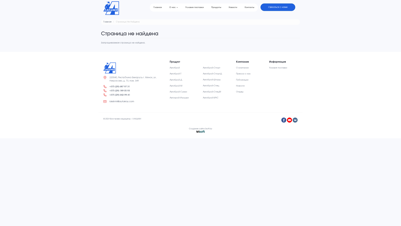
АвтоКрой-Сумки (178, 92)
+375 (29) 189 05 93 (119, 90)
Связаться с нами (278, 7)
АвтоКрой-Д (176, 80)
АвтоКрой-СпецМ (212, 92)
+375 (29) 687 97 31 (119, 86)
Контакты (249, 7)
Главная (158, 7)
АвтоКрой (175, 68)
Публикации (242, 80)
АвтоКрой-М (176, 86)
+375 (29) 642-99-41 (119, 95)
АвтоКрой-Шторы (212, 80)
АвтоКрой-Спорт (211, 68)
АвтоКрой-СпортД (212, 74)
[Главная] (111, 8)
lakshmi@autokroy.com (121, 101)
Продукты (216, 7)
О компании (242, 68)
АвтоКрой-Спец (211, 86)
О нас (172, 7)
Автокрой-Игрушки (179, 98)
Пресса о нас (243, 74)
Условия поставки (194, 7)
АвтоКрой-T (175, 74)
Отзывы (239, 92)
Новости (233, 7)
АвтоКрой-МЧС (211, 98)
